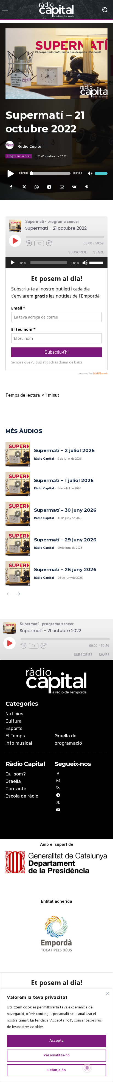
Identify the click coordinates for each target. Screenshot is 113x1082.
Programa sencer (19, 156)
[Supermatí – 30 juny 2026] (17, 514)
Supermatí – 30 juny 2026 (65, 510)
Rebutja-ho (56, 1070)
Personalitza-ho (57, 1055)
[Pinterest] (86, 187)
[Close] (107, 993)
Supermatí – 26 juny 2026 (65, 569)
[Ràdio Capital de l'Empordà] (56, 9)
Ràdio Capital (30, 146)
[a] (56, 681)
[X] (23, 187)
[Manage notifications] (87, 1067)
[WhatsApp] (36, 187)
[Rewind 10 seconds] (29, 243)
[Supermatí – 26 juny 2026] (17, 573)
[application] (56, 173)
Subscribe (77, 252)
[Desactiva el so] (90, 173)
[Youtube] (58, 810)
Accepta (56, 1041)
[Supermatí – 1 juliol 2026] (17, 484)
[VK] (74, 187)
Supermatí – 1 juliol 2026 (64, 480)
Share (98, 252)
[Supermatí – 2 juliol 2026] (17, 454)
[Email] (61, 187)
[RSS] (58, 789)
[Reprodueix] (10, 173)
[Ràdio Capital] (11, 145)
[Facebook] (10, 187)
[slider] (101, 173)
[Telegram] (48, 187)
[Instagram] (58, 781)
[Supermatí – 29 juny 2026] (17, 543)
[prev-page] (8, 594)
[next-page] (17, 594)
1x (39, 243)
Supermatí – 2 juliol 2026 (64, 450)
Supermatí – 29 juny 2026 (65, 539)
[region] (56, 1035)
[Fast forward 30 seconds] (49, 243)
